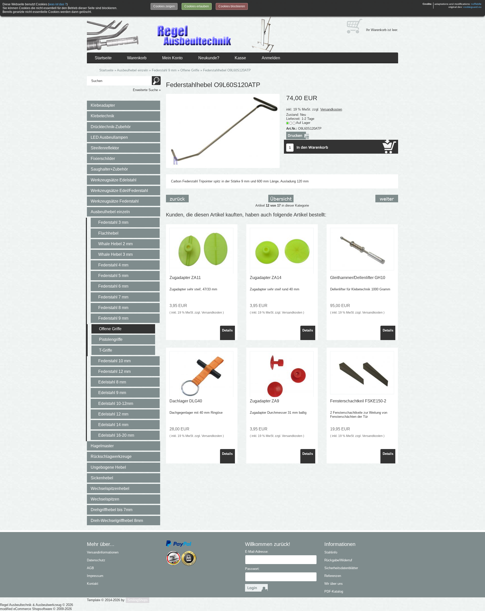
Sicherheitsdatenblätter (341, 568)
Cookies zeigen (164, 6)
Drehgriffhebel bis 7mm (111, 510)
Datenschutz (96, 560)
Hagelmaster (102, 446)
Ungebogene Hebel (108, 467)
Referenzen (332, 576)
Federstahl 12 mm (114, 371)
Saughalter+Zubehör (109, 169)
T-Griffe (105, 350)
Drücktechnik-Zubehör (111, 127)
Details (227, 330)
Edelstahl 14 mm (113, 425)
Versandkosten (331, 109)
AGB (90, 568)
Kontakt (92, 584)
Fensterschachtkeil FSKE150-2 (358, 401)
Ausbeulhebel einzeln (110, 212)
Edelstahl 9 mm (112, 393)
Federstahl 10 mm (114, 361)
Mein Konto (172, 58)
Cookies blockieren (232, 6)
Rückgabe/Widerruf (338, 560)
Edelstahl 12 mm (113, 414)
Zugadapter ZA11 (185, 277)
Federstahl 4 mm (113, 265)
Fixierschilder (103, 158)
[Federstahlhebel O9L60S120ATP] (222, 130)
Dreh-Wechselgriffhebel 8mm (117, 520)
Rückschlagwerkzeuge (111, 456)
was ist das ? (58, 4)
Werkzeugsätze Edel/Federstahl (119, 190)
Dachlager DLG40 (185, 401)
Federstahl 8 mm (113, 308)
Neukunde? (208, 58)
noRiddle (476, 4)
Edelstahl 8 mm (112, 382)
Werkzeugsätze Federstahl (115, 201)
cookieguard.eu (472, 7)
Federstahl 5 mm (113, 275)
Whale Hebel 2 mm (115, 244)
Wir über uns (333, 584)
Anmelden (271, 58)
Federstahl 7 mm (113, 297)
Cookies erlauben (196, 6)
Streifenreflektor (105, 148)
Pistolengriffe (111, 339)
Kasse (240, 58)
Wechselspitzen (105, 499)
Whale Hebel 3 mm (115, 254)
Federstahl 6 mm (113, 286)
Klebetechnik (102, 116)
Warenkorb (137, 58)
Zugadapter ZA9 (264, 401)
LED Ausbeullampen (109, 137)
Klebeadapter (103, 105)
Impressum (95, 576)
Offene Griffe (110, 329)
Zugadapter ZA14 (265, 277)
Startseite (103, 58)
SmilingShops (138, 600)
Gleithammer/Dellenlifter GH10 (357, 277)
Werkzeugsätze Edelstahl (113, 180)
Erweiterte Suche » (147, 90)
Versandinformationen (102, 552)
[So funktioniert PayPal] (178, 543)
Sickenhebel (102, 478)
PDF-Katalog (333, 591)
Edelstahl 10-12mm (115, 403)
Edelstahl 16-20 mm (116, 435)
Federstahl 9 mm (113, 318)
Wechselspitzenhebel (110, 488)
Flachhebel (108, 233)
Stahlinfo (330, 552)
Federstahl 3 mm (113, 222)
